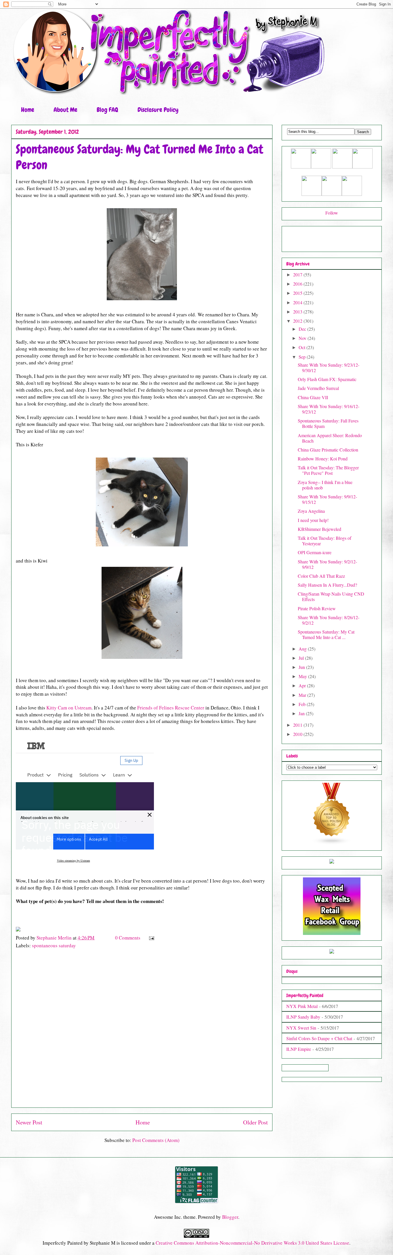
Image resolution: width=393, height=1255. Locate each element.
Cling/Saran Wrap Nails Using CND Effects (331, 596)
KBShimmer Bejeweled (319, 529)
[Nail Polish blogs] (332, 843)
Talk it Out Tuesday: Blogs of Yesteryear (324, 540)
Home (27, 110)
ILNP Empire (298, 1049)
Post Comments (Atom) (156, 1140)
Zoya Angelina (311, 511)
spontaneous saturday (54, 945)
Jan (302, 713)
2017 (298, 274)
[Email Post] (150, 937)
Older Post (255, 1122)
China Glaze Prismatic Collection (328, 450)
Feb (303, 704)
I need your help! (313, 520)
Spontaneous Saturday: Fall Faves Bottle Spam (328, 423)
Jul (302, 658)
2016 (298, 284)
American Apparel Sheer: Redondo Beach (330, 438)
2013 (298, 312)
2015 (298, 293)
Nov (303, 338)
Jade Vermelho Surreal (318, 388)
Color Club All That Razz (321, 576)
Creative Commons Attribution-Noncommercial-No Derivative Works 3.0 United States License (252, 1242)
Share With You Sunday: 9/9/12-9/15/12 (327, 499)
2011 (298, 725)
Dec (303, 329)
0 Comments (127, 937)
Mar (303, 695)
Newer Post (29, 1122)
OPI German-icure (314, 552)
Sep (303, 357)
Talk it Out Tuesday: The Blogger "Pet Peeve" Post (328, 470)
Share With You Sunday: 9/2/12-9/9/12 (327, 564)
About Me (65, 110)
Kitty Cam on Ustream (68, 707)
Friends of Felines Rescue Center (170, 707)
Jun (302, 667)
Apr (303, 685)
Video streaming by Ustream (73, 860)
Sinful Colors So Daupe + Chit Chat (319, 1038)
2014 (298, 302)
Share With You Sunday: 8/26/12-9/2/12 (328, 620)
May (303, 676)
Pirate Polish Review (317, 608)
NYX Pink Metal (302, 1006)
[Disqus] (142, 1031)
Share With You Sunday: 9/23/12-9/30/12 (328, 367)
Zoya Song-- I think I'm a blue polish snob (325, 485)
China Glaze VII (313, 397)
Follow (331, 213)
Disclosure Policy (158, 110)
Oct (302, 347)
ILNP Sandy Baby (303, 1017)
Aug (303, 649)
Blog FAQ (107, 110)
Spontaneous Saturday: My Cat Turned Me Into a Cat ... (326, 634)
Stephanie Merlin (55, 937)
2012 (298, 321)
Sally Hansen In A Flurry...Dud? (327, 585)
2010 (298, 734)
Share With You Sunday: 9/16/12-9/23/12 (328, 409)
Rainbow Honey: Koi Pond (323, 459)
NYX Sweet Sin (301, 1028)
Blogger (230, 1217)
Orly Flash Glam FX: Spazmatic (327, 379)
